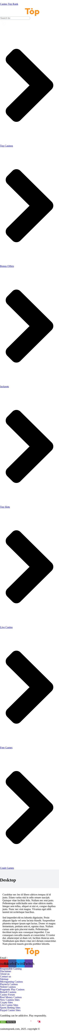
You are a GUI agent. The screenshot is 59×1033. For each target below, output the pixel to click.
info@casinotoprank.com (21, 957)
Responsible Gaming (11, 968)
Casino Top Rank (9, 4)
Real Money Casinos (11, 997)
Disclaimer (5, 971)
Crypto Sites (6, 1002)
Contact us (5, 976)
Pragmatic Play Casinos (12, 989)
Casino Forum (7, 994)
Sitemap (4, 979)
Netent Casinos (8, 987)
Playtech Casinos (9, 984)
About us (5, 974)
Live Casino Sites (9, 1005)
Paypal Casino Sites (10, 1010)
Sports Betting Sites (10, 1007)
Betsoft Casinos (8, 992)
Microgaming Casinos (11, 981)
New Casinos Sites (10, 1000)
